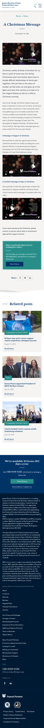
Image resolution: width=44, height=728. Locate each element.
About (4, 590)
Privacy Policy (8, 711)
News (4, 659)
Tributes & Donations (9, 607)
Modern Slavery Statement (12, 715)
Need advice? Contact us (22, 487)
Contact (5, 610)
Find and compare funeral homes (14, 643)
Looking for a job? (8, 646)
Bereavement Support (10, 653)
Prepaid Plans (7, 603)
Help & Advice (7, 634)
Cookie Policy (20, 711)
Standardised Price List (10, 621)
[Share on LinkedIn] (30, 278)
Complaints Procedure (11, 722)
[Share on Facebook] (20, 278)
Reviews (5, 600)
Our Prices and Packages (11, 615)
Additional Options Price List (12, 628)
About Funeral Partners (10, 640)
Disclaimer (30, 711)
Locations (5, 594)
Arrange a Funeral (8, 618)
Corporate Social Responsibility (14, 718)
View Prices (14, 264)
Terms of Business (8, 631)
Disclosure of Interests (10, 656)
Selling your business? (10, 649)
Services (5, 597)
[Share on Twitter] (25, 278)
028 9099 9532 (11, 256)
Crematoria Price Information (12, 625)
